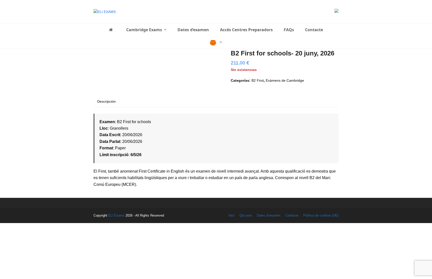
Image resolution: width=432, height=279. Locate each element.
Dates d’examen (268, 215)
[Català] (216, 42)
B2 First (258, 80)
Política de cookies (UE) (320, 215)
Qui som (246, 215)
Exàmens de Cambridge (285, 80)
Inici (231, 215)
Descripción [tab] (106, 101)
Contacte (291, 215)
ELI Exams (116, 215)
